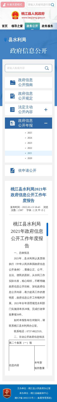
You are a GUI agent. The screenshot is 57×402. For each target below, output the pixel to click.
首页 (5, 26)
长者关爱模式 (14, 4)
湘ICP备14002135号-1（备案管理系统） (34, 398)
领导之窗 (17, 26)
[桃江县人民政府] (28, 15)
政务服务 (47, 26)
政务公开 (32, 26)
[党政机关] (7, 393)
